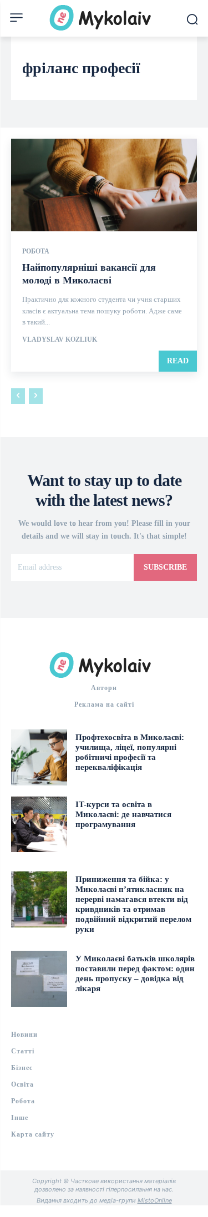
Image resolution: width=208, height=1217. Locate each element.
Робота (35, 251)
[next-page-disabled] (36, 396)
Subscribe (165, 567)
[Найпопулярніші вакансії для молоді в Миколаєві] (104, 185)
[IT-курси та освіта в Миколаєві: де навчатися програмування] (39, 825)
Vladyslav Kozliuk (59, 339)
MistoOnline (155, 1200)
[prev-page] (18, 396)
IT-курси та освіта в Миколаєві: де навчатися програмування (123, 814)
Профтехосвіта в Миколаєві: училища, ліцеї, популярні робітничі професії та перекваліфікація (129, 752)
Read (178, 361)
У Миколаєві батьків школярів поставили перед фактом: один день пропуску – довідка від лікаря (135, 973)
